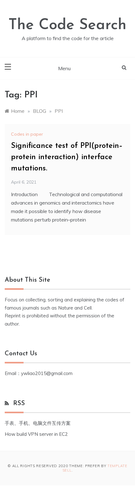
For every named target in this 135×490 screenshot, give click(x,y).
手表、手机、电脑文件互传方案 (38, 423)
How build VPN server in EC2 (36, 434)
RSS (19, 403)
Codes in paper (27, 134)
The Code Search (67, 25)
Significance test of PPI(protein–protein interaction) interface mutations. (67, 157)
